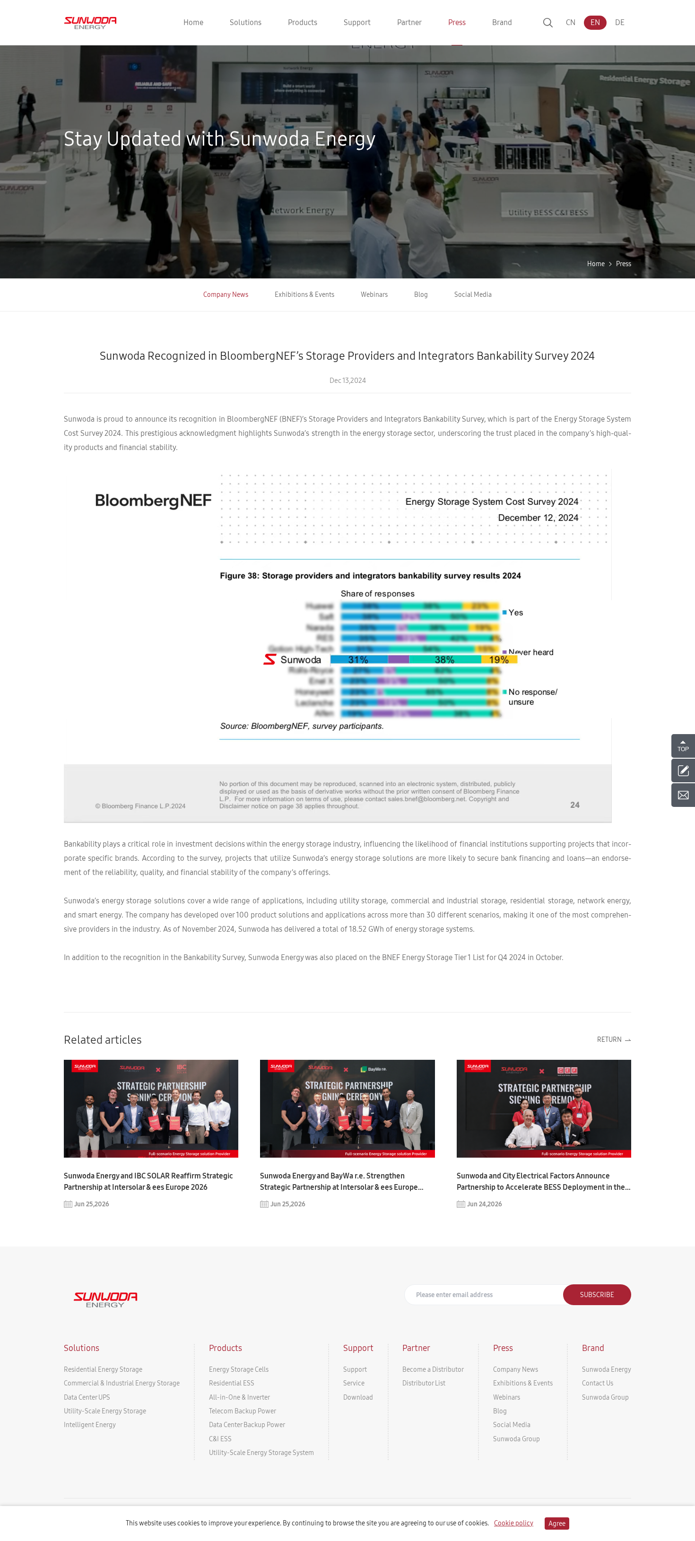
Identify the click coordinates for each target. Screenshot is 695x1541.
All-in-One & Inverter (239, 1397)
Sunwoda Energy (606, 1369)
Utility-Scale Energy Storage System (261, 1452)
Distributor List (423, 1383)
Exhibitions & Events (304, 294)
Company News (225, 294)
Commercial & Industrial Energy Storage (122, 1383)
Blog (421, 294)
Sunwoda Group (516, 1439)
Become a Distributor (433, 1369)
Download (358, 1397)
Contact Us (597, 1383)
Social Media (473, 294)
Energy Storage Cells (239, 1369)
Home (596, 264)
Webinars (374, 294)
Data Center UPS (87, 1397)
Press (623, 264)
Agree (556, 1523)
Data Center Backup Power (247, 1424)
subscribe (597, 1294)
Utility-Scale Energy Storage (105, 1411)
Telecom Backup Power (242, 1411)
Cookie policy (513, 1523)
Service (354, 1383)
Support (355, 1369)
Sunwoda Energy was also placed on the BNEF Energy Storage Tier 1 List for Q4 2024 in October (405, 957)
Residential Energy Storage (103, 1369)
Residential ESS (231, 1383)
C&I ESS (220, 1439)
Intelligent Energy (90, 1424)
